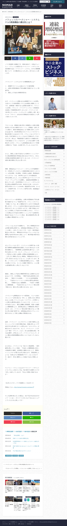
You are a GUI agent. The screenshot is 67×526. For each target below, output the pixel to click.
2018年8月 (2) (47, 242)
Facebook (43, 5)
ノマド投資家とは (26, 5)
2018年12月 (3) (48, 239)
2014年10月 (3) (48, 308)
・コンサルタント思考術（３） (52, 210)
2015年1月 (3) (47, 299)
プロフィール (35, 5)
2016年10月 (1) (48, 257)
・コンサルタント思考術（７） (52, 217)
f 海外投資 (27, 431)
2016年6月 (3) (47, 263)
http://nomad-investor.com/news (23, 387)
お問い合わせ (58, 1)
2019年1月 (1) (47, 236)
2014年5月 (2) (47, 323)
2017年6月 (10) (48, 251)
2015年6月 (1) (47, 287)
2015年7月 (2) (47, 284)
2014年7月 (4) (47, 317)
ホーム (18, 5)
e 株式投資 (18, 431)
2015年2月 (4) (47, 296)
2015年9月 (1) (47, 281)
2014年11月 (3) (48, 305)
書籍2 (60, 5)
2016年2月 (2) (47, 269)
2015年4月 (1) (47, 293)
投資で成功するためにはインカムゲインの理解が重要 (26, 447)
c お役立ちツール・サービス (52, 189)
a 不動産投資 (48, 162)
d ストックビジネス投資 (51, 171)
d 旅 (46, 192)
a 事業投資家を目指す (50, 153)
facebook (29, 523)
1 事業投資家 (9, 431)
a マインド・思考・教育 (51, 183)
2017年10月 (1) (48, 245)
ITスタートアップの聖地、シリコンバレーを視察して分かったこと (23, 468)
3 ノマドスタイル (48, 180)
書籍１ (52, 5)
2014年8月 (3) (47, 314)
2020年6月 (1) (47, 230)
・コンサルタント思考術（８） (52, 219)
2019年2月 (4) (47, 233)
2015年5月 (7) (47, 290)
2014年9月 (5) (47, 311)
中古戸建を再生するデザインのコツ (22, 451)
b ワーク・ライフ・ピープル (52, 186)
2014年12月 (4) (48, 302)
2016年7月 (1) (47, 260)
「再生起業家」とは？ (18, 435)
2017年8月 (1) (47, 248)
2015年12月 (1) (48, 272)
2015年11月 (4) (48, 275)
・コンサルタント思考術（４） (52, 212)
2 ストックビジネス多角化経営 (52, 159)
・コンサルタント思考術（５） (52, 214)
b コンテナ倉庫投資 (50, 165)
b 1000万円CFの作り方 (51, 156)
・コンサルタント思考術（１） (52, 207)
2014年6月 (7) (47, 320)
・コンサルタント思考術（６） (52, 216)
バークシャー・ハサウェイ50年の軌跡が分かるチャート (19, 464)
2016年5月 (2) (47, 266)
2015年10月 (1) (48, 278)
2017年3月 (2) (47, 254)
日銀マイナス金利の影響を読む (21, 438)
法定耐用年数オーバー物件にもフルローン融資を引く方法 (26, 442)
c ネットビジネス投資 (50, 168)
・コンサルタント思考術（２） (52, 209)
